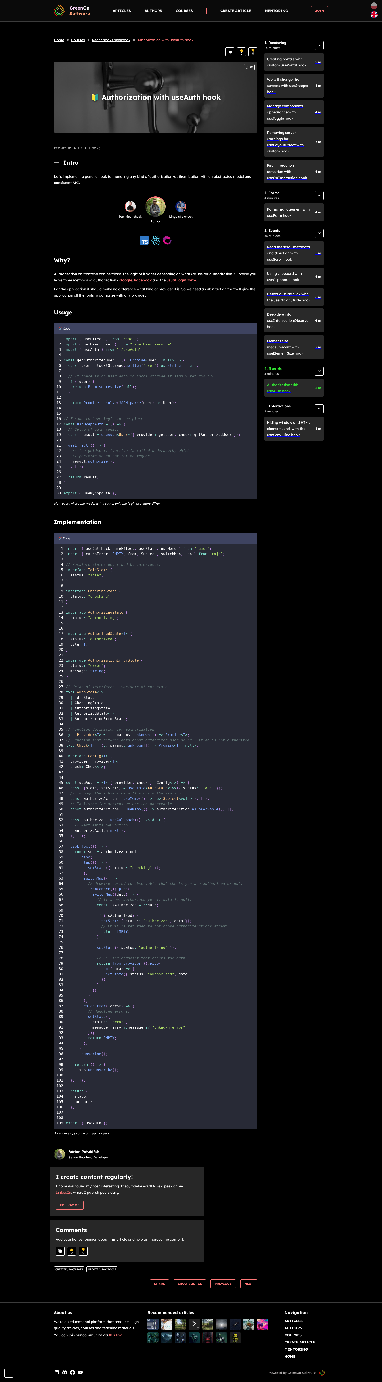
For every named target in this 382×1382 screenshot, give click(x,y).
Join (319, 11)
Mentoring (276, 10)
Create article (235, 10)
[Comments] (229, 51)
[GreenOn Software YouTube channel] (80, 1373)
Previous (223, 1284)
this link (115, 1335)
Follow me (69, 1205)
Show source (190, 1284)
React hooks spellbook (111, 40)
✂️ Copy (64, 328)
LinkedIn (63, 1192)
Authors (153, 10)
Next (248, 1284)
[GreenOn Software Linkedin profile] (56, 1373)
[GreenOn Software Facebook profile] (72, 1373)
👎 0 (253, 52)
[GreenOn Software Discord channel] (64, 1373)
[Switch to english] (374, 15)
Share (159, 1284)
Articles (122, 10)
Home (59, 40)
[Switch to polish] (374, 6)
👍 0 (241, 52)
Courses (184, 10)
